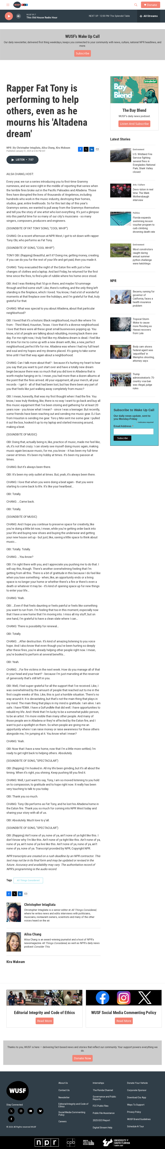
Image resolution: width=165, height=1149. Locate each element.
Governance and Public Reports (104, 1098)
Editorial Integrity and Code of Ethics (44, 1012)
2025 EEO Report (101, 1120)
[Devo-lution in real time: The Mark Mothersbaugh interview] (120, 190)
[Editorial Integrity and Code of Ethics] (44, 998)
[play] (8, 16)
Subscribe (82, 53)
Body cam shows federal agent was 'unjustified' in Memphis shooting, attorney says (143, 353)
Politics (136, 213)
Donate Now (82, 1058)
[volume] (18, 16)
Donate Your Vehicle (137, 1083)
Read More (44, 1021)
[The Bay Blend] (134, 89)
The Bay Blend (134, 110)
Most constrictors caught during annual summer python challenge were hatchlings (143, 256)
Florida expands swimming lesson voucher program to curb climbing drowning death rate (144, 224)
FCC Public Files (100, 1106)
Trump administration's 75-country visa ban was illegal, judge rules (144, 381)
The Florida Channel (103, 1090)
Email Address (124, 426)
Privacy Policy (134, 1112)
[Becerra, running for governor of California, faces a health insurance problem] (120, 297)
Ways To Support (135, 1105)
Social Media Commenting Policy (71, 1113)
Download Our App (136, 1097)
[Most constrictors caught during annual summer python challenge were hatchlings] (120, 250)
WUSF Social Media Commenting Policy (123, 1012)
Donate (152, 5)
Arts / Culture (139, 184)
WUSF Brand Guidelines (139, 1119)
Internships (98, 1083)
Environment (138, 149)
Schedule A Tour (135, 1126)
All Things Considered (28, 880)
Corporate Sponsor (136, 1090)
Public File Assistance (104, 1113)
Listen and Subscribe (134, 124)
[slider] (23, 16)
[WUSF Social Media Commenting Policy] (124, 998)
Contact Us (64, 1090)
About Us (63, 1083)
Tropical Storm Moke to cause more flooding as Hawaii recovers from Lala (142, 326)
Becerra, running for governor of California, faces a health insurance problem (144, 298)
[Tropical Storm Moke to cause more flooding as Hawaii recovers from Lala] (120, 324)
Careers (62, 1121)
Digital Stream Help (102, 1127)
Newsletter (64, 1097)
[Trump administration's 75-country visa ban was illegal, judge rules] (120, 379)
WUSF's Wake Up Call (82, 36)
